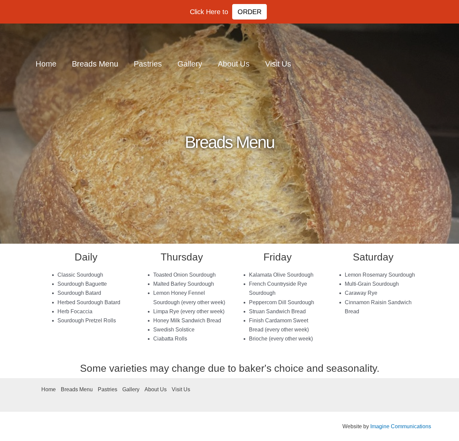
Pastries (148, 63)
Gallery (189, 63)
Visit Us (278, 63)
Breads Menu (95, 63)
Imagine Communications (400, 426)
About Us (234, 63)
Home (46, 63)
